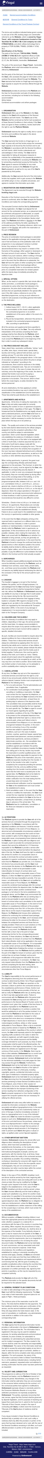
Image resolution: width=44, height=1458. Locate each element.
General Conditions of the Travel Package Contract (21, 24)
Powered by (22, 1455)
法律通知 (9, 1452)
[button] (41, 3)
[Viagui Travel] (8, 3)
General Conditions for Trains (21, 19)
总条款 (5, 15)
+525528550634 (27, 1449)
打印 (39, 1433)
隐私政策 (23, 1452)
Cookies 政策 (32, 1452)
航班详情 (6, 19)
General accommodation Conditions (22, 15)
